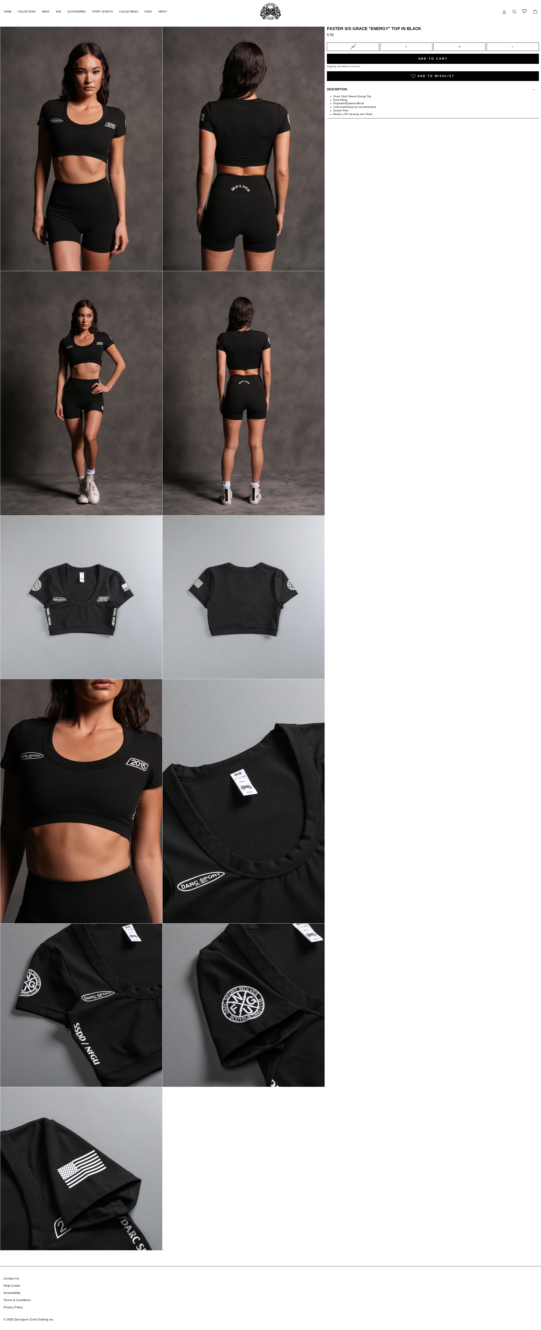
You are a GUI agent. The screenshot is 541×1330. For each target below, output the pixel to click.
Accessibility (12, 1292)
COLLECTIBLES (128, 11)
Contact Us (11, 1278)
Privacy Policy (13, 1307)
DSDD (148, 11)
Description (337, 89)
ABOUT (162, 11)
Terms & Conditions (17, 1300)
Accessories (76, 11)
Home (7, 11)
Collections (27, 11)
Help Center (12, 1285)
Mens (45, 11)
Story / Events (102, 11)
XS (353, 46)
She (58, 11)
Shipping (331, 66)
